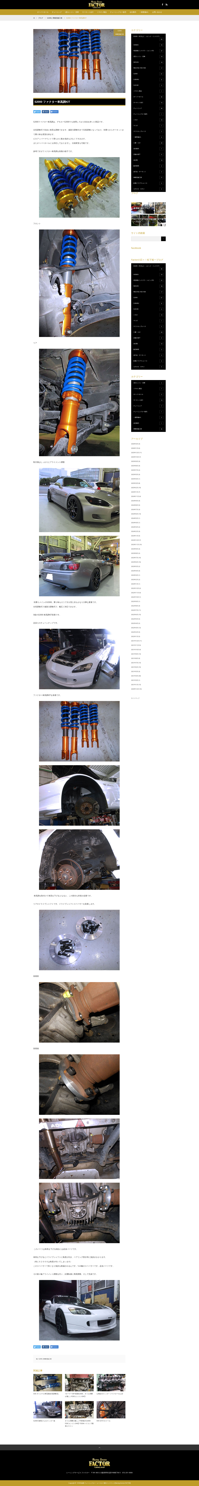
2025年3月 (134, 483)
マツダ (147, 125)
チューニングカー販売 (118, 12)
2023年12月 (135, 540)
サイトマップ (135, 698)
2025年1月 (134, 492)
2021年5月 (134, 671)
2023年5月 (134, 566)
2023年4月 (134, 571)
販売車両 (147, 166)
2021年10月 (135, 650)
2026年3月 (134, 444)
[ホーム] (34, 16)
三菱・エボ (147, 143)
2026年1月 (134, 448)
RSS (166, 4)
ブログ (40, 18)
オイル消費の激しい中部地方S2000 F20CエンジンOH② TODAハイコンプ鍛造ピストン (79, 1423)
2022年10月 (135, 597)
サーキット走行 (88, 12)
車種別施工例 (119, 34)
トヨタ (147, 120)
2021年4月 (134, 676)
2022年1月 (134, 636)
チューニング (57, 12)
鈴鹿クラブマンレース (147, 183)
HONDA (147, 45)
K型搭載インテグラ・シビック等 (147, 51)
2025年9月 (134, 461)
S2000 (120, 31)
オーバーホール (42, 12)
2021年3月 (134, 680)
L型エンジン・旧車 (72, 12)
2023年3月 (134, 575)
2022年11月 (135, 593)
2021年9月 (134, 654)
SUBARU (147, 79)
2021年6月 (134, 667)
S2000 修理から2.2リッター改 (44, 1421)
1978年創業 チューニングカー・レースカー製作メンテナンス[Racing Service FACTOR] (104, 1483)
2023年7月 (134, 558)
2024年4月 (134, 523)
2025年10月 (135, 457)
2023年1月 (134, 584)
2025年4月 (134, 479)
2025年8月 (134, 466)
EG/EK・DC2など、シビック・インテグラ (147, 37)
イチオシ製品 (102, 12)
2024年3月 (134, 527)
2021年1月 (134, 685)
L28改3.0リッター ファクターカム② (110, 1394)
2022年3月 (134, 628)
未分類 (147, 160)
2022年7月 (134, 610)
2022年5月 (134, 619)
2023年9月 (134, 549)
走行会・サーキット (147, 172)
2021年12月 (135, 641)
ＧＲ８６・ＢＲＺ (147, 189)
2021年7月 (134, 663)
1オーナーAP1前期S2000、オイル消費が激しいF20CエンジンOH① (79, 1395)
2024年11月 (135, 496)
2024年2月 (134, 531)
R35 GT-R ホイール (103, 1421)
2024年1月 (134, 536)
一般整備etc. (144, 12)
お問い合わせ (157, 12)
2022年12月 (135, 588)
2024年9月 (134, 501)
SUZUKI (147, 85)
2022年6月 (134, 615)
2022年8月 (134, 606)
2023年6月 (134, 562)
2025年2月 (134, 488)
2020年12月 (135, 689)
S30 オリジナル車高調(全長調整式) (45, 1394)
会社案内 (133, 12)
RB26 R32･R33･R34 (147, 68)
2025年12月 (135, 453)
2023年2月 (134, 580)
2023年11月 (135, 544)
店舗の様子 (147, 154)
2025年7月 (134, 470)
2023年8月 (134, 553)
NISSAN (147, 62)
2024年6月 (134, 514)
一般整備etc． (147, 137)
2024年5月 (134, 518)
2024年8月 (134, 505)
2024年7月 (134, 509)
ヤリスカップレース (147, 131)
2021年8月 (134, 658)
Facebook (162, 4)
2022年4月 (134, 623)
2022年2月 (134, 632)
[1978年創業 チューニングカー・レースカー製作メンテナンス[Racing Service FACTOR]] (99, 1468)
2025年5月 (134, 474)
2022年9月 (134, 601)
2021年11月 (135, 645)
